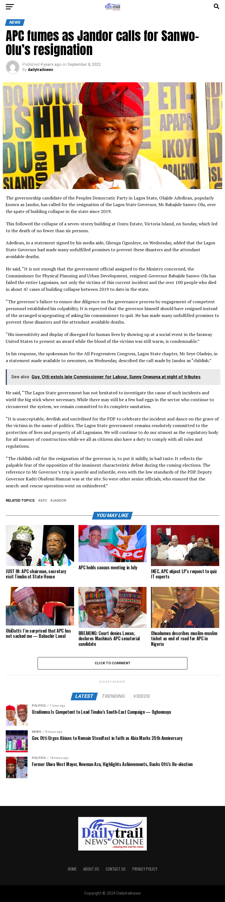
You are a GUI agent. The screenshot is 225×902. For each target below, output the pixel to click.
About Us (91, 869)
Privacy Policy (144, 869)
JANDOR (59, 500)
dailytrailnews (40, 69)
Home (72, 869)
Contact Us (116, 869)
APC (43, 500)
